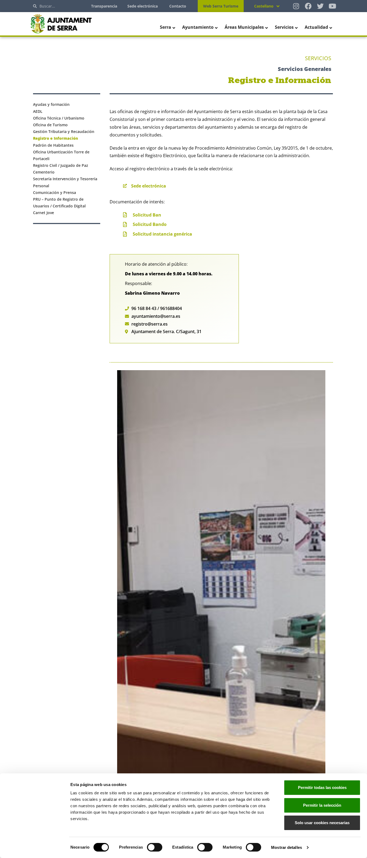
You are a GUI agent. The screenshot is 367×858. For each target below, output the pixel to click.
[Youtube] (332, 6)
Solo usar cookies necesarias (322, 822)
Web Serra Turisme (220, 6)
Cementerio (44, 172)
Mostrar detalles (286, 847)
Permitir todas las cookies (322, 787)
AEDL (37, 111)
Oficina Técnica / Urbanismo (58, 118)
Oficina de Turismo (50, 124)
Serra (165, 27)
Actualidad (316, 27)
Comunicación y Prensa (54, 192)
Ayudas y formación (51, 104)
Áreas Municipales (244, 27)
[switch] (154, 847)
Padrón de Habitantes (53, 145)
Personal (41, 185)
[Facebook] (308, 6)
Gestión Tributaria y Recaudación (63, 131)
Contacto (177, 6)
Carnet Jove (43, 212)
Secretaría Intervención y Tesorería (65, 178)
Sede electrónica (142, 6)
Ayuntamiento (198, 27)
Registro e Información (55, 138)
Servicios (284, 27)
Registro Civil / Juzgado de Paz (60, 165)
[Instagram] (296, 6)
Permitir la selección (322, 805)
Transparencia (104, 6)
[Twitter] (320, 6)
